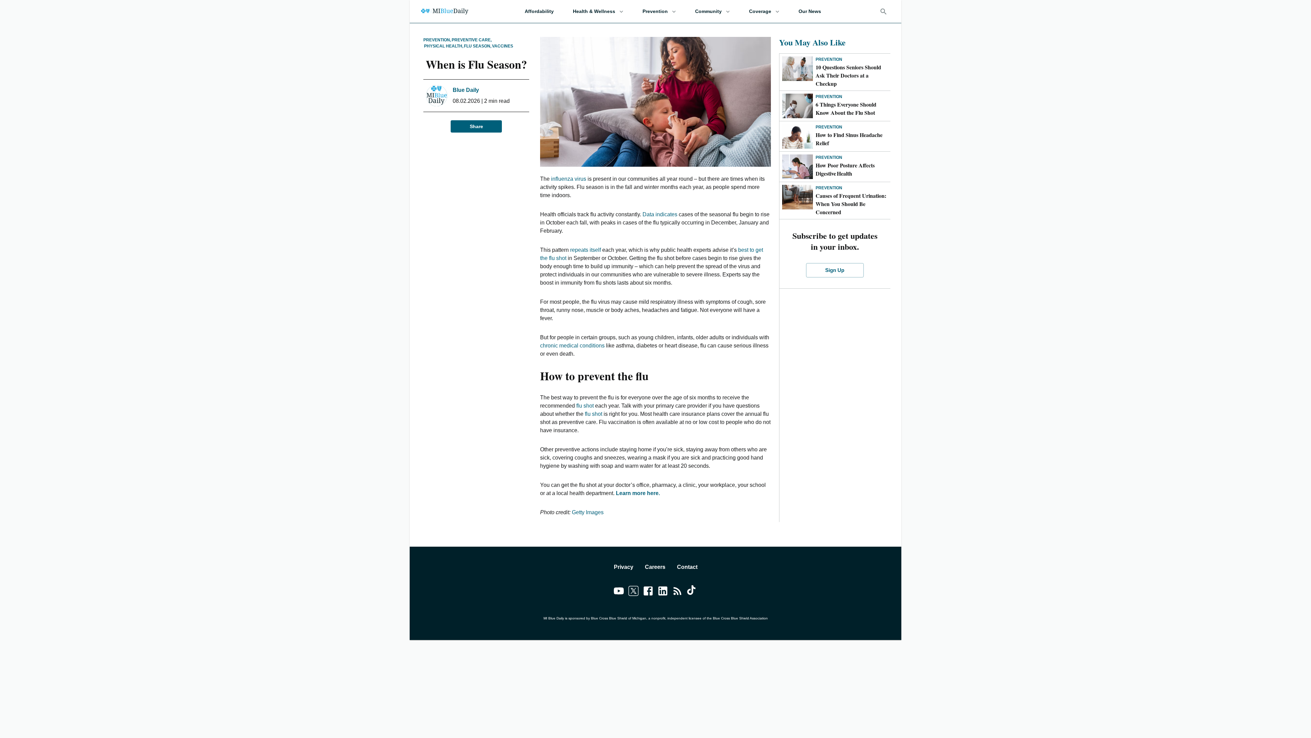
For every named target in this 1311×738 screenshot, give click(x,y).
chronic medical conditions (572, 345)
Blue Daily (466, 90)
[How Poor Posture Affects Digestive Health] (797, 166)
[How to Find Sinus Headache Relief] (797, 136)
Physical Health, (443, 46)
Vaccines (502, 46)
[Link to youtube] (619, 592)
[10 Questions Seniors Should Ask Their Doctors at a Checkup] (797, 68)
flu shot (585, 406)
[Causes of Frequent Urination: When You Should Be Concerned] (797, 197)
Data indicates (660, 214)
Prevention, (437, 40)
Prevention (655, 11)
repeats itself (585, 250)
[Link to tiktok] (692, 592)
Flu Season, (477, 46)
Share (476, 126)
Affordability (539, 11)
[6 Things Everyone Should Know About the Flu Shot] (797, 106)
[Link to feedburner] (677, 592)
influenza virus (568, 179)
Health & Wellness (594, 11)
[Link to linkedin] (663, 592)
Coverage (760, 11)
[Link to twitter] (633, 592)
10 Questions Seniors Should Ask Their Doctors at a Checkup (848, 75)
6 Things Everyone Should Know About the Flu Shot (846, 108)
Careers (655, 567)
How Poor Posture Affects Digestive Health (845, 169)
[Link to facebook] (648, 592)
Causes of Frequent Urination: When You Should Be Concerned (851, 204)
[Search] (883, 11)
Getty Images (588, 512)
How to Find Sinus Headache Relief (849, 139)
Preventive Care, (472, 40)
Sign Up (834, 270)
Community (708, 11)
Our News (810, 11)
